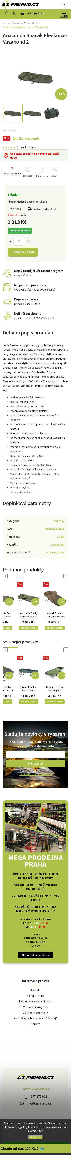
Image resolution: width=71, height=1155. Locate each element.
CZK (63, 4)
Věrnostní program (35, 1007)
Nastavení (35, 1137)
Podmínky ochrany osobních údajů (35, 1018)
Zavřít (59, 182)
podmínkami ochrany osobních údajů (35, 774)
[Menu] (64, 12)
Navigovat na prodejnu (35, 954)
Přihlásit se (35, 763)
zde (41, 1131)
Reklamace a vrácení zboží (35, 1001)
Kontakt (35, 990)
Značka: (26, 138)
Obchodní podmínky (35, 1013)
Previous (6, 575)
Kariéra (35, 1024)
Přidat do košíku (23, 252)
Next (66, 575)
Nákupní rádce (36, 996)
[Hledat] (6, 14)
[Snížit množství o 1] (10, 241)
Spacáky (59, 521)
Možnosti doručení (45, 209)
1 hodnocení (26, 147)
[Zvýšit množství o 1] (28, 241)
